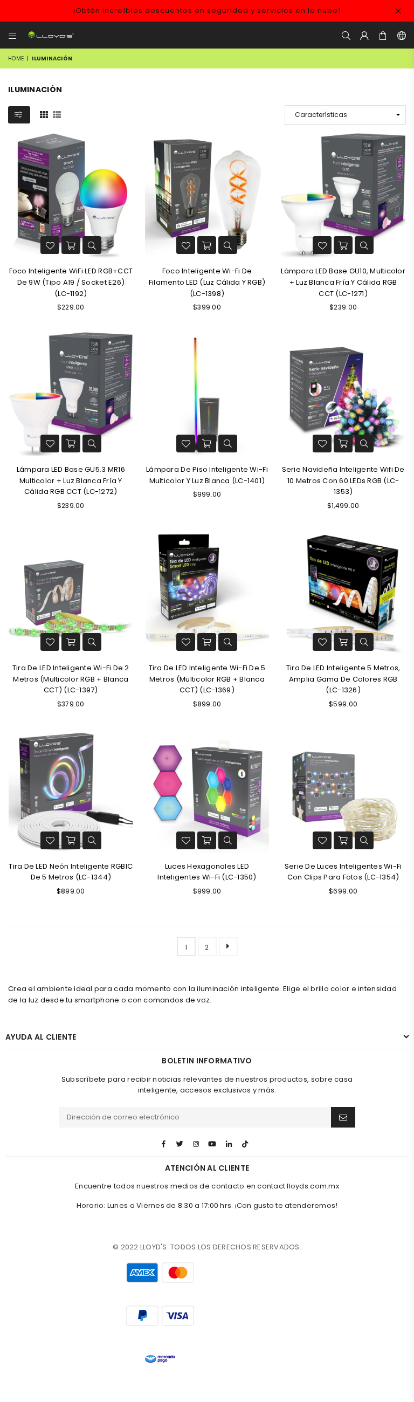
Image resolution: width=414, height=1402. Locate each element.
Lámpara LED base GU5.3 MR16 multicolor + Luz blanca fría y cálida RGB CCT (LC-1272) (71, 480)
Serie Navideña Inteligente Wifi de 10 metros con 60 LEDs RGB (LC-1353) (343, 480)
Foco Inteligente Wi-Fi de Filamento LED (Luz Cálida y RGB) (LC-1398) (207, 282)
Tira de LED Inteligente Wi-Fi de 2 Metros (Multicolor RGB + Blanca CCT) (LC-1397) (70, 679)
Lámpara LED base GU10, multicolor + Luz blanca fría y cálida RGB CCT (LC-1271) (343, 282)
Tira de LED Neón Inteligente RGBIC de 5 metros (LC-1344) (71, 872)
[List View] (57, 114)
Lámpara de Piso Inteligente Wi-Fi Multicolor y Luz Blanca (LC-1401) (207, 475)
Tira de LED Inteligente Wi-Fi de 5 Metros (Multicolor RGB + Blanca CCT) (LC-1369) (207, 679)
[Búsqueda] (346, 35)
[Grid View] (44, 114)
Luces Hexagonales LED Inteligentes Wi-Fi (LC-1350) (206, 872)
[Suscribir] (343, 1117)
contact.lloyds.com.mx (298, 1186)
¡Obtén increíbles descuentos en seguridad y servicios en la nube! (207, 10)
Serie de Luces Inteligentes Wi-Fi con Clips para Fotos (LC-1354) (343, 872)
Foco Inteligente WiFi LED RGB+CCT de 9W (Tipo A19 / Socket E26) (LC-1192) (71, 282)
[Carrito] (383, 35)
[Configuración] (399, 35)
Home (16, 58)
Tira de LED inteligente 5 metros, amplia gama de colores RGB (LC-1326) (343, 679)
